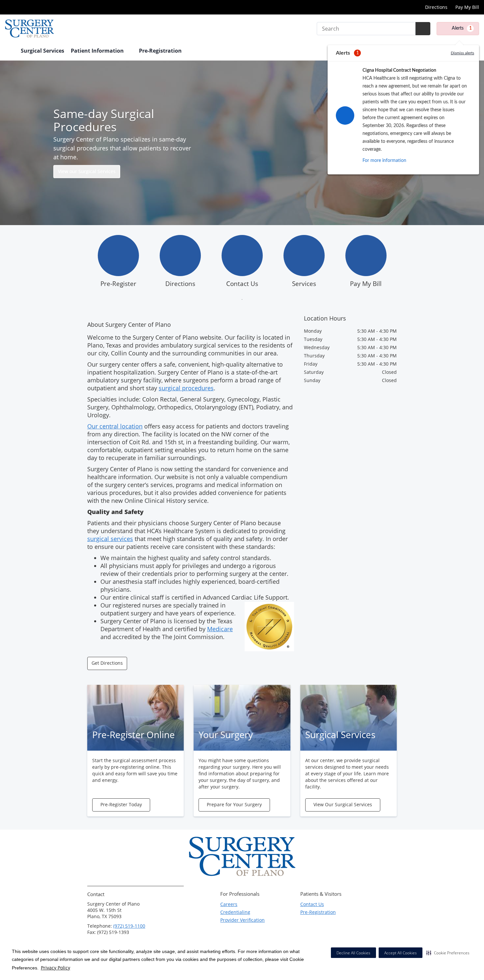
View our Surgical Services (87, 171)
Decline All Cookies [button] (353, 953)
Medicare (220, 629)
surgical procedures (186, 388)
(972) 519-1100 (129, 926)
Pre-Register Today (121, 804)
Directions (436, 7)
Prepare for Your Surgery (234, 804)
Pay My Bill (467, 7)
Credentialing (235, 912)
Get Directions (107, 663)
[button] (448, 952)
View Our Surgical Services (342, 804)
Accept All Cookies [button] (400, 953)
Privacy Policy (55, 968)
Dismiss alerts (462, 53)
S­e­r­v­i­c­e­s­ (304, 283)
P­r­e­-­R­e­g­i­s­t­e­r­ (118, 283)
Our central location (115, 426)
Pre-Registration (318, 912)
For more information (384, 160)
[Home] (9, 51)
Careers (228, 904)
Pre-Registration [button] (161, 50)
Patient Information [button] (98, 50)
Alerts (462, 28)
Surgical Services (42, 50)
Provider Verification (242, 920)
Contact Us (242, 283)
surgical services (110, 539)
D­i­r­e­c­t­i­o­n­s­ (180, 283)
